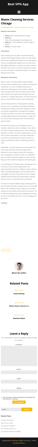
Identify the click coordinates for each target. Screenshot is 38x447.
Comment (19, 345)
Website (19, 388)
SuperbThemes (20, 443)
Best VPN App (18, 4)
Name (19, 369)
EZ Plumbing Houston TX (8, 429)
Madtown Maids (19, 318)
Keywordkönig (19, 294)
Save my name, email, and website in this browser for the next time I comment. (19, 398)
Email (19, 379)
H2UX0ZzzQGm (8, 27)
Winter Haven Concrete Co (19, 306)
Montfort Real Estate (7, 420)
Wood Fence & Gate (7, 423)
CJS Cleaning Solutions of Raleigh (11, 431)
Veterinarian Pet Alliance (8, 426)
